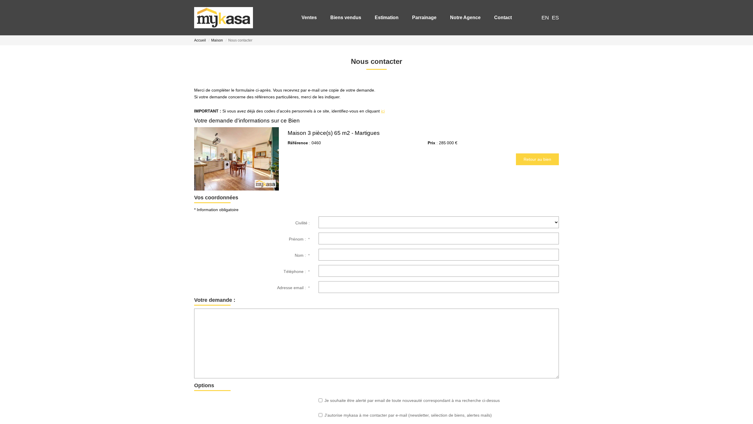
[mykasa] (223, 17)
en (545, 18)
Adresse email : (293, 287)
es (555, 18)
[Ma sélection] (524, 17)
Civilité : (302, 223)
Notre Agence (463, 17)
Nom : (302, 255)
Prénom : (299, 239)
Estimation (384, 17)
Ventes (306, 17)
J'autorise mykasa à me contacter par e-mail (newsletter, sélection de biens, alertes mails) (408, 415)
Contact (500, 17)
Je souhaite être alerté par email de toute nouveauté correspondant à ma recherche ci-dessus (412, 400)
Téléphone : (297, 271)
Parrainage (422, 17)
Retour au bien (537, 159)
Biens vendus (343, 17)
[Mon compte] (534, 17)
